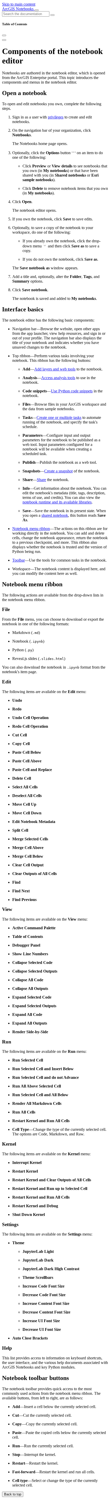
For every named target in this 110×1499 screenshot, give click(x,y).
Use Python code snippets (72, 391)
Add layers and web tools (54, 369)
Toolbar (18, 560)
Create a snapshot (58, 471)
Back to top (12, 1494)
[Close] (4, 35)
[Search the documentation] (52, 15)
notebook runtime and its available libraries (57, 502)
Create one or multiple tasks (59, 417)
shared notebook (54, 515)
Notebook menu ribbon (31, 528)
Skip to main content (18, 4)
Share (41, 479)
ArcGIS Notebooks (18, 9)
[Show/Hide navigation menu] (37, 10)
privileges (55, 117)
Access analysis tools (58, 378)
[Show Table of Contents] (4, 40)
